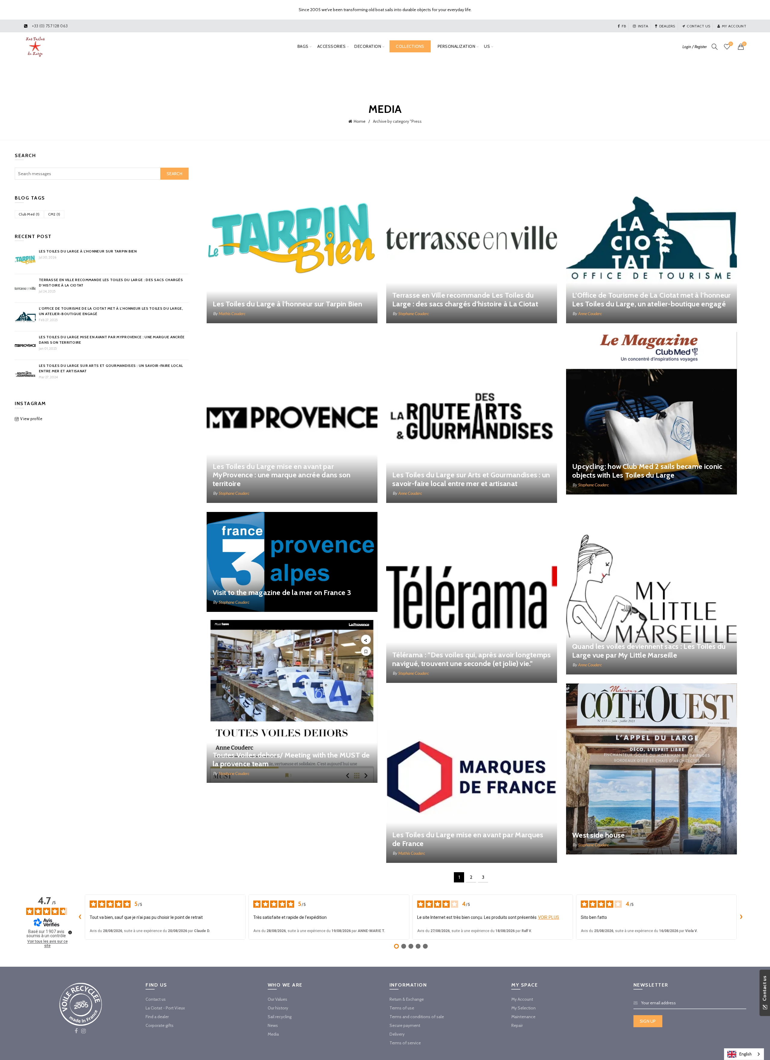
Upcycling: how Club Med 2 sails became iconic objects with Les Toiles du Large (647, 470)
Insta (643, 26)
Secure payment (405, 1025)
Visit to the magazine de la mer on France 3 (282, 592)
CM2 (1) (54, 214)
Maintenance (523, 1016)
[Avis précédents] (80, 917)
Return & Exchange (407, 999)
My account (734, 26)
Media (273, 1034)
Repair (517, 1025)
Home (359, 121)
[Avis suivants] (741, 917)
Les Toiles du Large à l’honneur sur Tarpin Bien (287, 303)
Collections (410, 46)
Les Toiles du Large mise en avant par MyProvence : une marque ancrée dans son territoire (282, 475)
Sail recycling (279, 1016)
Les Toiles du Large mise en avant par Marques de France (468, 839)
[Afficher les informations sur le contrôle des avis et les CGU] (70, 932)
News (273, 1025)
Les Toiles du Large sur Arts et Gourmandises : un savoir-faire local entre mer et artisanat (471, 479)
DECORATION (367, 46)
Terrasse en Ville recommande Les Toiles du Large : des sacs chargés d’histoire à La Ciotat (465, 299)
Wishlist (731, 44)
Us (487, 46)
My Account (522, 999)
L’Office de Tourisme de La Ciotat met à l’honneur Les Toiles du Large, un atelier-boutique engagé (651, 299)
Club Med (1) (29, 214)
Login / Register (694, 46)
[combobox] (744, 1054)
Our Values (277, 999)
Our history (278, 1008)
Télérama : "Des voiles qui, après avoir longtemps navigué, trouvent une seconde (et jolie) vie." (471, 659)
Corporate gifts (160, 1025)
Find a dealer (157, 1016)
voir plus (548, 917)
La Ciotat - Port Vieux (165, 1008)
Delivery (397, 1034)
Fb (624, 26)
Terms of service (405, 1043)
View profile (31, 418)
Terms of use (402, 1008)
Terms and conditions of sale (417, 1016)
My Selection (523, 1008)
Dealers (667, 26)
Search (174, 173)
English (745, 1054)
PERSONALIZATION (457, 46)
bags (303, 46)
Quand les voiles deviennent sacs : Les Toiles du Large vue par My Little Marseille (648, 650)
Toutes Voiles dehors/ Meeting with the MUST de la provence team (291, 759)
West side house (598, 835)
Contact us (698, 26)
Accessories (331, 46)
